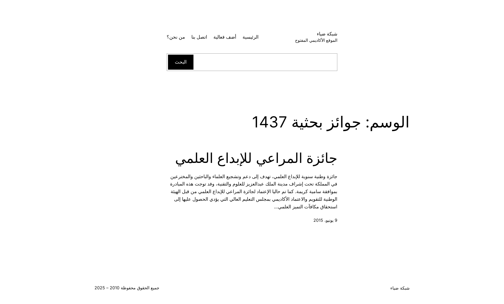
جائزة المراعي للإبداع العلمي (256, 158)
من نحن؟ (176, 37)
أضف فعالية (224, 37)
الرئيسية (251, 37)
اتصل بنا (199, 37)
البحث (181, 62)
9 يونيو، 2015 (325, 220)
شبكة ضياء (327, 34)
